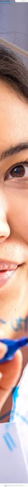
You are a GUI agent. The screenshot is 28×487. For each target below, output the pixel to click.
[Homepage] (6, 2)
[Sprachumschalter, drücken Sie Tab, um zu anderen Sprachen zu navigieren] (22, 1)
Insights (5, 484)
